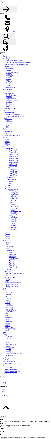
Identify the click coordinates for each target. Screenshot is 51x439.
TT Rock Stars (8, 278)
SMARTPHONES (7, 281)
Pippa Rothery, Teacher (9, 85)
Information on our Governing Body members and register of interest (13, 105)
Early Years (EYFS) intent (9, 336)
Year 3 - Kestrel (8, 232)
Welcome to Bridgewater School (7, 57)
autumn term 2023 (11, 190)
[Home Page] (2, 2)
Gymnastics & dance (7, 323)
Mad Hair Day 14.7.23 (13, 229)
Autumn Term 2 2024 (8, 298)
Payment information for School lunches (9, 131)
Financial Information (7, 360)
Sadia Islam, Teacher (8, 79)
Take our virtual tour (5, 58)
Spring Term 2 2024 (8, 300)
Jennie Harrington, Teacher (9, 78)
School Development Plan (8, 107)
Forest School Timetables (9, 243)
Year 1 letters (6, 313)
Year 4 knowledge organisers (9, 355)
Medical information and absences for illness (10, 112)
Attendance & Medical (6, 111)
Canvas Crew (7, 125)
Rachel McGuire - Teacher (9, 81)
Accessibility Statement (6, 396)
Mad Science (7, 319)
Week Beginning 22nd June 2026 (13, 174)
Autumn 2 (9, 153)
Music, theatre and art (7, 324)
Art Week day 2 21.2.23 (13, 219)
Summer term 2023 (11, 226)
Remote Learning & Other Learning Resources (10, 277)
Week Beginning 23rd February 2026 (13, 164)
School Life (4, 240)
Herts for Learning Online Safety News (9, 283)
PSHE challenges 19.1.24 (14, 196)
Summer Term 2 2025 (8, 295)
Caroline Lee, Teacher (8, 80)
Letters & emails (4, 390)
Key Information (4, 332)
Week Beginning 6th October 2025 (12, 151)
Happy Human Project (9, 123)
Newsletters (4, 290)
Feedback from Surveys (7, 144)
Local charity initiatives (7, 325)
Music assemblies (8, 241)
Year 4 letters (6, 315)
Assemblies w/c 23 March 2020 (13, 267)
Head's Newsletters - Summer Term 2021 (11, 310)
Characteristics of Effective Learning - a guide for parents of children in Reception (14, 273)
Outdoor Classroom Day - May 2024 (10, 247)
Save (6, 438)
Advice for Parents (8, 370)
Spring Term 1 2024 (8, 301)
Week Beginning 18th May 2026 (13, 171)
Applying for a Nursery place (8, 59)
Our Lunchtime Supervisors (8, 88)
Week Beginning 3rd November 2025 (13, 154)
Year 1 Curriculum (8, 348)
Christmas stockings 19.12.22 (14, 214)
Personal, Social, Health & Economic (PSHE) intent (12, 344)
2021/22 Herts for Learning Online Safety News (12, 286)
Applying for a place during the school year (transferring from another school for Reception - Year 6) (16, 64)
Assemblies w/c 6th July (12, 259)
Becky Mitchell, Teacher (9, 82)
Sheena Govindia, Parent (9, 99)
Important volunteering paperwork (9, 136)
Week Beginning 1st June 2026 (13, 172)
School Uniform (5, 128)
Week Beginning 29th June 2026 (13, 175)
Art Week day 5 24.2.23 (13, 221)
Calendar (4, 289)
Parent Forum (6, 143)
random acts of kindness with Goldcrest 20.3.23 (16, 224)
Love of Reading (7, 244)
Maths (7, 275)
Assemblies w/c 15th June (12, 261)
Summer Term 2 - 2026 (9, 292)
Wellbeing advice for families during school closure (11, 369)
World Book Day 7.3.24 (13, 199)
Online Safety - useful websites (8, 287)
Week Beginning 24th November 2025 (13, 156)
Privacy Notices (7, 364)
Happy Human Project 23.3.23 (14, 225)
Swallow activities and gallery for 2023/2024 (13, 189)
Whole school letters (7, 303)
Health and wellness (7, 326)
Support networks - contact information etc (10, 329)
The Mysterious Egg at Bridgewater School (11, 249)
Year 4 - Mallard (8, 234)
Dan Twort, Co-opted (8, 101)
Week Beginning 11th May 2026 (13, 170)
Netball (7, 124)
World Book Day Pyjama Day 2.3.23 (15, 222)
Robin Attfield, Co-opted (9, 97)
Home (2, 381)
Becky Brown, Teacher (9, 74)
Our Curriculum (5, 334)
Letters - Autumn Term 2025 (9, 305)
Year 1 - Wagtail (8, 187)
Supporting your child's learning (7, 268)
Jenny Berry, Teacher (8, 73)
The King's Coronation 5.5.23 (14, 227)
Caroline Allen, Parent (8, 96)
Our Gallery (6, 245)
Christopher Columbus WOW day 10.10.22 (16, 211)
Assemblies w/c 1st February (12, 254)
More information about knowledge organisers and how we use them (14, 353)
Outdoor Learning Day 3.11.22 (14, 212)
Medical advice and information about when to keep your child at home (14, 113)
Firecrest (7, 178)
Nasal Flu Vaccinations (7, 117)
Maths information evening (8, 271)
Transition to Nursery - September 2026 (9, 65)
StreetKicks (7, 127)
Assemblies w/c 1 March (12, 252)
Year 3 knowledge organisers (9, 354)
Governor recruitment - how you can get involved (10, 108)
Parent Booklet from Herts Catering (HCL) (10, 130)
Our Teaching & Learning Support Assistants (10, 87)
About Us (3, 55)
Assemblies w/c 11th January (12, 256)
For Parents (3, 109)
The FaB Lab (7, 126)
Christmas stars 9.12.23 (13, 193)
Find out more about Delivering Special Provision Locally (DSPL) (12, 363)
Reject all (2, 438)
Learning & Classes (4, 146)
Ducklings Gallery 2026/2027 (9, 177)
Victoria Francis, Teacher (9, 76)
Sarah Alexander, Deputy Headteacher (9, 68)
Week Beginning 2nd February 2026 (13, 162)
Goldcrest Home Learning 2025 (11, 180)
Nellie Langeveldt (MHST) (8, 70)
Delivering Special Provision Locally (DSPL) (10, 328)
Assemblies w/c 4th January (12, 257)
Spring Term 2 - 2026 (8, 293)
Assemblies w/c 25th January (12, 255)
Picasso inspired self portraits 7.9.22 (15, 208)
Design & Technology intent (9, 338)
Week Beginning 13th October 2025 (12, 152)
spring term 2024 (11, 195)
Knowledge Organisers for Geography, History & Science (11, 352)
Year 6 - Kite (7, 239)
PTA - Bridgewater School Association (7, 89)
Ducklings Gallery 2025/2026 (9, 148)
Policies (4, 365)
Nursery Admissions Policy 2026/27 (12, 61)
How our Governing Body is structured (9, 93)
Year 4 (5, 233)
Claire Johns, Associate (9, 103)
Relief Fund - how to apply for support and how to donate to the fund (13, 135)
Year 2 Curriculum (8, 349)
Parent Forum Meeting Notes (9, 311)
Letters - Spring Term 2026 (9, 304)
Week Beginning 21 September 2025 (12, 150)
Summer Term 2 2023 (8, 302)
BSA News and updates (7, 91)
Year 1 (5, 186)
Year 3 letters (6, 314)
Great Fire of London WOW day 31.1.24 (15, 197)
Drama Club (7, 120)
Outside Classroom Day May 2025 (10, 246)
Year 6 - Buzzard (8, 238)
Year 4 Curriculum (8, 350)
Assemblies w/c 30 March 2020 (13, 266)
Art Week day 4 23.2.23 (13, 220)
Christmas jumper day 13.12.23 (14, 194)
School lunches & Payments (6, 129)
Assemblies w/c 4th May (12, 264)
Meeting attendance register (8, 106)
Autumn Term (11, 181)
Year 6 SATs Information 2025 (8, 270)
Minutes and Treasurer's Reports (8, 90)
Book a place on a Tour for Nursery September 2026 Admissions (14, 60)
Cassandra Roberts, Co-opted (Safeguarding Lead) (12, 100)
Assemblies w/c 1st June (12, 262)
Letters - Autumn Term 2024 (9, 307)
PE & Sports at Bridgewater (8, 242)
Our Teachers (6, 71)
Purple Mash (7, 280)
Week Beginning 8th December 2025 (13, 157)
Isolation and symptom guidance (8, 367)
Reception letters (7, 312)
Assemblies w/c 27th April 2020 (13, 265)
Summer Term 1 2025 (8, 296)
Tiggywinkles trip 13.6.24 (14, 204)
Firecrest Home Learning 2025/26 (12, 179)
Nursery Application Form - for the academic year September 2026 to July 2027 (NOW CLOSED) (18, 62)
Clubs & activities (5, 118)
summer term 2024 (11, 202)
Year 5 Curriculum (8, 351)
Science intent (8, 346)
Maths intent (7, 342)
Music (5, 357)
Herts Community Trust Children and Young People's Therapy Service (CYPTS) (14, 116)
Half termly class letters (7, 291)
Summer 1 (9, 167)
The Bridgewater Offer (7, 362)
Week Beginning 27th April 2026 (13, 169)
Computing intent (8, 337)
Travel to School (5, 137)
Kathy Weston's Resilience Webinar (9, 327)
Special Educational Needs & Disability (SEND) (9, 361)
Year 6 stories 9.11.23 (13, 191)
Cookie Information (5, 395)
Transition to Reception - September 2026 (10, 66)
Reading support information (8, 272)
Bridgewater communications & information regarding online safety (13, 282)
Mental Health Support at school (8, 269)
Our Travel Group (7, 140)
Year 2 (5, 188)
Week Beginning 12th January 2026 (13, 160)
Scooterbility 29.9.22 (13, 210)
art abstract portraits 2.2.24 (14, 198)
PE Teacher (6, 86)
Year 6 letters (6, 316)
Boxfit (7, 122)
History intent (7, 341)
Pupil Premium (6, 359)
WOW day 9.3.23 (13, 223)
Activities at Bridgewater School (8, 318)
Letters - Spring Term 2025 (9, 306)
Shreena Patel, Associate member (10, 104)
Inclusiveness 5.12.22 (13, 213)
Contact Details (5, 373)
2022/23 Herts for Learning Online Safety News (12, 285)
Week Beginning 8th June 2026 (13, 173)
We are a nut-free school (7, 132)
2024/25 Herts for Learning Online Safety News (12, 284)
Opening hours (5, 56)
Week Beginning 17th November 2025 (13, 155)
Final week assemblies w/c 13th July (13, 258)
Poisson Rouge (8, 279)
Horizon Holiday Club (9, 321)
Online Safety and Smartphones (7, 145)
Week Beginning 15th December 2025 (13, 158)
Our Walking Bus (7, 139)
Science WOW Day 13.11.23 (14, 192)
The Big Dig (7, 248)
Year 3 (5, 231)
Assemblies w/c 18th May (12, 263)
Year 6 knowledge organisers (9, 356)
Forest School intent (8, 339)
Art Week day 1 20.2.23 (13, 218)
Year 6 (5, 237)
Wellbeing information (7, 330)
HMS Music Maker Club (9, 121)
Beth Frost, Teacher (8, 77)
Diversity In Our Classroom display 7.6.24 (16, 203)
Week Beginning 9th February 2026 (13, 163)
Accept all (4, 438)
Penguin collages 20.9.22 (14, 209)
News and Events (4, 288)
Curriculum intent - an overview (10, 335)
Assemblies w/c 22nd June (12, 260)
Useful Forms (4, 110)
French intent (7, 340)
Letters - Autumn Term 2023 (9, 309)
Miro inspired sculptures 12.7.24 (14, 206)
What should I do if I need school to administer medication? (13, 114)
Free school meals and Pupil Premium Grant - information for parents (13, 134)
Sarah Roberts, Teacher (9, 84)
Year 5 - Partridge (8, 236)
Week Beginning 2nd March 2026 (13, 165)
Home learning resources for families (9, 317)
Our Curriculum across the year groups (9, 347)
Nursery (6, 147)
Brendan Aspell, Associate (9, 102)
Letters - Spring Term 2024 (9, 308)
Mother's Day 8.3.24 (13, 200)
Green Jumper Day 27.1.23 (14, 216)
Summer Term (9, 185)
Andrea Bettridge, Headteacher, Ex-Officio (11, 98)
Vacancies (4, 331)
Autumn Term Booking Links (8, 119)
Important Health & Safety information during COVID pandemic (12, 371)
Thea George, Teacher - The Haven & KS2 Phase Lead (12, 72)
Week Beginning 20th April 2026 (13, 168)
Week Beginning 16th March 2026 (13, 166)
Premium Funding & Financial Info (7, 358)
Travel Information (7, 141)
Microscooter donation (7, 142)
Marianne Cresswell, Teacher (9, 75)
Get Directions (15, 31)
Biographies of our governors (8, 94)
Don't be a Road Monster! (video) (10, 250)
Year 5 (5, 235)
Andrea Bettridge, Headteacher (8, 67)
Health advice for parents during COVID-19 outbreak (11, 372)
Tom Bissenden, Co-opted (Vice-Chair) (11, 95)
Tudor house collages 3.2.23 (14, 217)
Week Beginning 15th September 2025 (12, 149)
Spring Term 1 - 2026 (8, 294)
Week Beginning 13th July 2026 (13, 176)
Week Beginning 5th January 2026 (13, 159)
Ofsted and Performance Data (6, 333)
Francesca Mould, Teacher (9, 83)
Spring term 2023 (11, 215)
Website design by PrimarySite (11, 403)
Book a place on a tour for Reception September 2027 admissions (14, 63)
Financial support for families (6, 133)
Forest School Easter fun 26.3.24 (14, 201)
